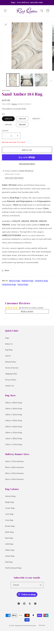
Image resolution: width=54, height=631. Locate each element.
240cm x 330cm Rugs (13, 414)
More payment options (27, 164)
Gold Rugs (9, 544)
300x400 (22, 124)
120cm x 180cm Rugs (13, 438)
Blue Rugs (9, 538)
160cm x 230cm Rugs (13, 432)
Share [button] (7, 270)
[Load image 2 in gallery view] (27, 79)
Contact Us (9, 386)
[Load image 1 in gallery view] (12, 79)
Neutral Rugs (23, 284)
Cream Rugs (10, 508)
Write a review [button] (27, 311)
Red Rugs (9, 562)
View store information (14, 178)
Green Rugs (10, 556)
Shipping (14, 104)
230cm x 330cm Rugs (13, 420)
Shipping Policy (11, 374)
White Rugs (9, 550)
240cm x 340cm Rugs (13, 408)
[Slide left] (3, 81)
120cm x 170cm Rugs (13, 444)
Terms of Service (11, 368)
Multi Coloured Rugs (13, 568)
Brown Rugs (10, 526)
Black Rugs (9, 532)
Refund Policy (10, 362)
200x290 (37, 119)
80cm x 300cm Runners (14, 467)
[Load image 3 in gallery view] (41, 79)
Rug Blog (8, 350)
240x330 (10, 125)
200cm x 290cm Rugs (13, 426)
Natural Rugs (10, 496)
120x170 (8, 119)
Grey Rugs (9, 520)
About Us (9, 344)
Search (8, 356)
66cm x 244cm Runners (14, 479)
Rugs (7, 338)
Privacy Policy (10, 380)
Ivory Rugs (9, 514)
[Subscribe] (40, 585)
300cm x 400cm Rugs (13, 403)
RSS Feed (42, 625)
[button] (5, 11)
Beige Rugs (9, 502)
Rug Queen (18, 625)
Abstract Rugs (14, 281)
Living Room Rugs (9, 284)
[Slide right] (51, 81)
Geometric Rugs (41, 281)
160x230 (22, 119)
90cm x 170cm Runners (14, 461)
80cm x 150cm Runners (14, 473)
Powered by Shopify (29, 625)
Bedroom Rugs (27, 281)
